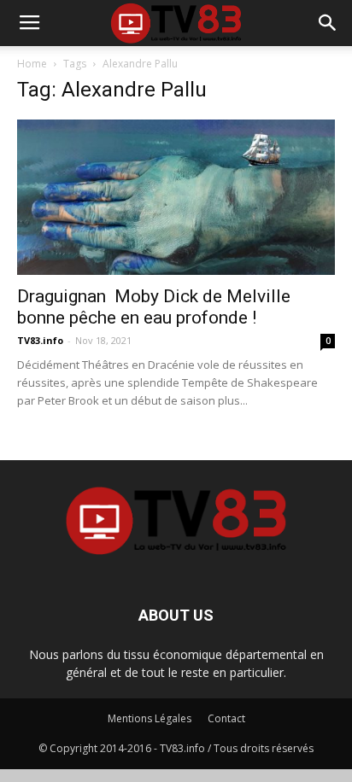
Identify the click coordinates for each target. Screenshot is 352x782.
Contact (226, 718)
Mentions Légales (149, 718)
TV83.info (40, 340)
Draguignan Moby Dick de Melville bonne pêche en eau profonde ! (153, 307)
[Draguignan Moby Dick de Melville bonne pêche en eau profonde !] (176, 197)
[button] (328, 23)
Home (32, 63)
